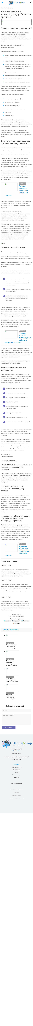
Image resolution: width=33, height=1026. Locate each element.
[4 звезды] (13, 616)
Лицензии (16, 792)
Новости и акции (16, 774)
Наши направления (16, 767)
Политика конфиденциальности (16, 798)
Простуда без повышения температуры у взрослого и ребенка (11, 663)
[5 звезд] (15, 616)
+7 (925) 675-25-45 (16, 749)
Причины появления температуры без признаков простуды (11, 646)
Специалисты (16, 769)
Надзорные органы (16, 795)
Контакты (16, 777)
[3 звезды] (12, 616)
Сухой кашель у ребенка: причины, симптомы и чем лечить (12, 680)
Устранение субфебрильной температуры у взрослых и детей (10, 697)
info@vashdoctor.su (16, 753)
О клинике (16, 764)
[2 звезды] (10, 616)
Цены (16, 772)
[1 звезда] (9, 616)
